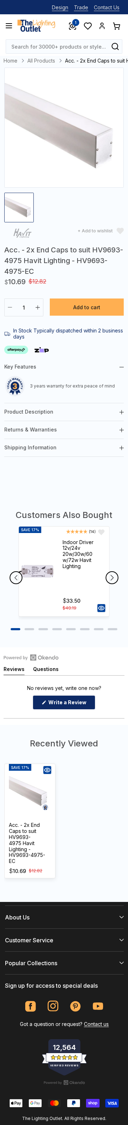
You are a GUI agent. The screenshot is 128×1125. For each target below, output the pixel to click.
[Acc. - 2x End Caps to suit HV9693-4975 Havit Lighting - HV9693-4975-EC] (30, 792)
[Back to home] (36, 25)
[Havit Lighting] (22, 234)
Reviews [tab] (14, 670)
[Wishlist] (87, 25)
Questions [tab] (46, 670)
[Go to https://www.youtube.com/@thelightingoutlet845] (97, 1006)
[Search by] (115, 46)
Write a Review (71, 704)
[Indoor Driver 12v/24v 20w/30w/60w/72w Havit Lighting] (37, 572)
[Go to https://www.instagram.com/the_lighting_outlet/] (53, 1006)
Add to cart (86, 307)
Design (60, 7)
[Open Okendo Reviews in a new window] (31, 657)
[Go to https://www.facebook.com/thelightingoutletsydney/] (30, 1006)
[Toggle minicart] (116, 25)
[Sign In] (102, 25)
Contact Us (106, 7)
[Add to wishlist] (101, 532)
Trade (81, 7)
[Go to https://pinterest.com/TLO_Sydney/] (75, 1006)
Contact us (96, 1024)
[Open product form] (101, 608)
